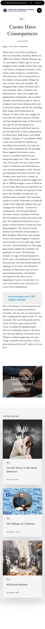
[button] (39, 10)
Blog (21, 19)
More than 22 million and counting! (22, 382)
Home (5, 46)
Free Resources (39, 3)
